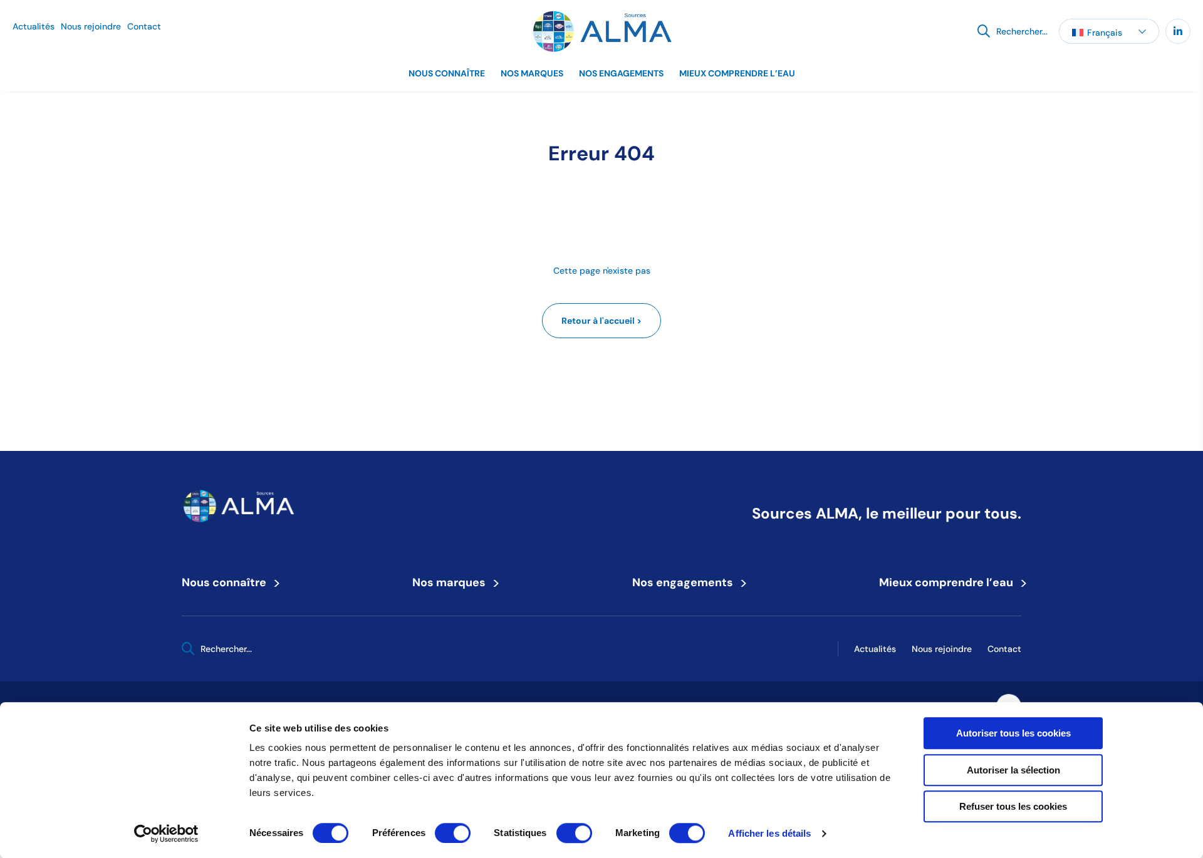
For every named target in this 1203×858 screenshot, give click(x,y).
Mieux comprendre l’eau (737, 73)
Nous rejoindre (91, 26)
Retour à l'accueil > (601, 320)
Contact (144, 26)
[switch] (453, 833)
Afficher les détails (769, 833)
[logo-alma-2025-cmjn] (601, 31)
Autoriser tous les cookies (1013, 733)
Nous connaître (447, 73)
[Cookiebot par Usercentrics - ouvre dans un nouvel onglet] (166, 833)
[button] (1109, 31)
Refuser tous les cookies (1013, 806)
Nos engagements (621, 73)
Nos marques (532, 73)
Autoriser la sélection (1013, 770)
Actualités (34, 26)
